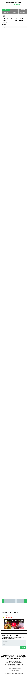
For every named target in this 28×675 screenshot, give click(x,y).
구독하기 (23, 647)
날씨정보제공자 (18, 668)
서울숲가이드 (23, 12)
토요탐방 (5, 164)
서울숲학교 (5, 18)
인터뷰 (10, 20)
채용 (16, 18)
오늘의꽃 (11, 18)
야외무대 (5, 22)
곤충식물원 (21, 18)
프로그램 (6, 12)
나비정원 (15, 20)
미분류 (4, 119)
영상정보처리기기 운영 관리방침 (14, 670)
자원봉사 (23, 10)
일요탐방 (5, 69)
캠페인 (14, 12)
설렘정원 (18, 22)
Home (4, 4)
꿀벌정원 (21, 20)
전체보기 (6, 10)
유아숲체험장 (11, 22)
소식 (14, 10)
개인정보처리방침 (10, 668)
